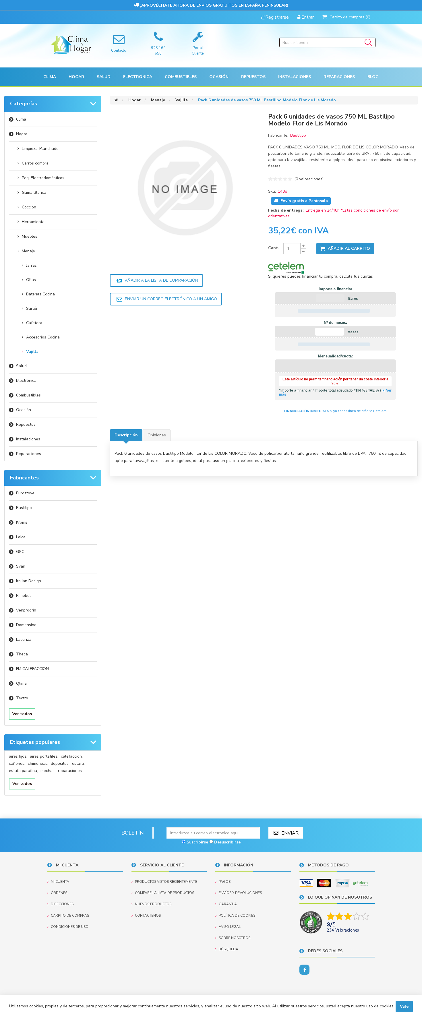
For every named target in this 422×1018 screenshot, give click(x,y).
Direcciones (62, 904)
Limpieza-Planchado (40, 148)
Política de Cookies (237, 915)
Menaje (28, 251)
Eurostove (25, 493)
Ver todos (22, 714)
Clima (21, 119)
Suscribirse (197, 842)
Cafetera (34, 323)
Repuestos (26, 424)
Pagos (225, 881)
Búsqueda (228, 949)
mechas (47, 770)
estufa (78, 763)
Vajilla (32, 351)
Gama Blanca (34, 192)
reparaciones (70, 770)
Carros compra (35, 163)
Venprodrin (26, 610)
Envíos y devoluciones (240, 893)
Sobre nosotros (234, 938)
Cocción (29, 207)
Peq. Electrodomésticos (43, 178)
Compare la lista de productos (164, 893)
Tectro (22, 698)
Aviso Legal (230, 926)
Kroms (21, 522)
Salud (21, 366)
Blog (373, 77)
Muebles (29, 236)
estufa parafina (23, 770)
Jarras (31, 265)
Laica (21, 537)
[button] (49, 76)
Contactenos (148, 915)
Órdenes (59, 893)
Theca (22, 654)
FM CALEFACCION (32, 668)
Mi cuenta (60, 881)
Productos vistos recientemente (166, 881)
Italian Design (28, 581)
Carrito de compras (70, 915)
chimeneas (38, 763)
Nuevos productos (153, 904)
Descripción (126, 435)
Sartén (32, 308)
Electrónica (26, 380)
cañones (17, 763)
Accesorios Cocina (43, 337)
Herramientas (34, 221)
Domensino (26, 625)
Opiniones (157, 435)
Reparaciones (339, 77)
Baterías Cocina (40, 294)
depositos (60, 763)
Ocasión (23, 410)
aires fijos (18, 756)
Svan (20, 566)
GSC (20, 551)
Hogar (21, 134)
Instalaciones (28, 439)
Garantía (228, 904)
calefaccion (72, 756)
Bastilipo (24, 507)
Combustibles (181, 77)
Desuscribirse (227, 842)
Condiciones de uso (69, 926)
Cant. (273, 248)
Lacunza (23, 639)
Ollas (31, 279)
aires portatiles (44, 756)
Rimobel (23, 595)
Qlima (21, 683)
